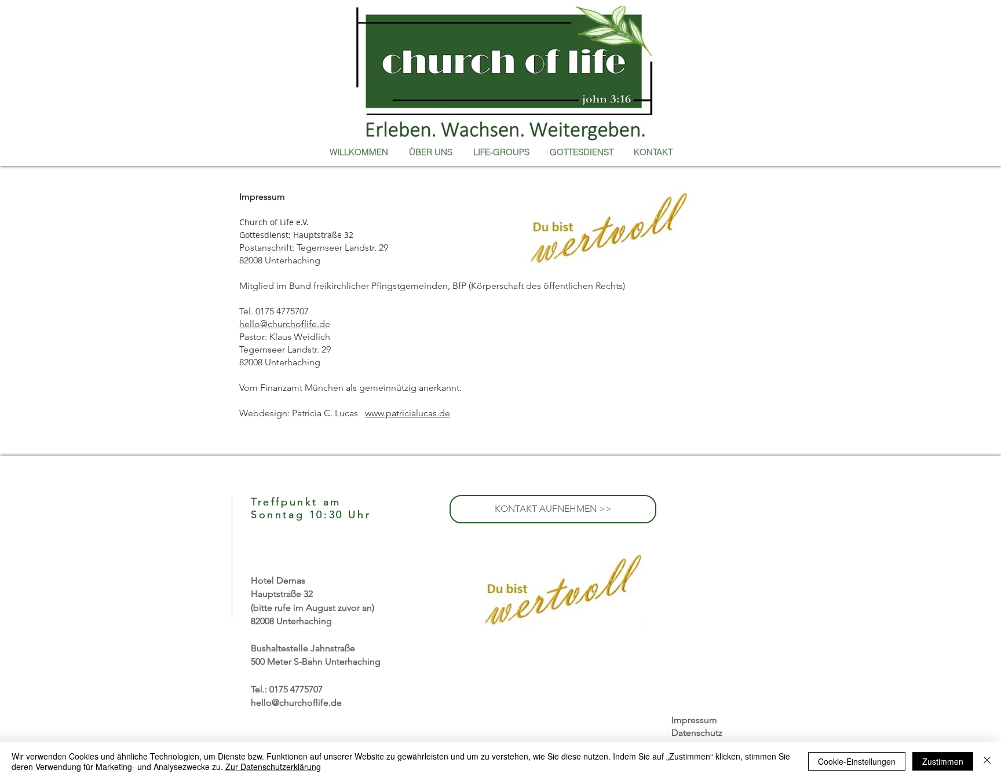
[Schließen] (987, 761)
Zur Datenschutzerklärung (273, 766)
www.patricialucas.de (407, 413)
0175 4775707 (296, 689)
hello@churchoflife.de (284, 323)
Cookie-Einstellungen (857, 761)
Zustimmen (942, 761)
